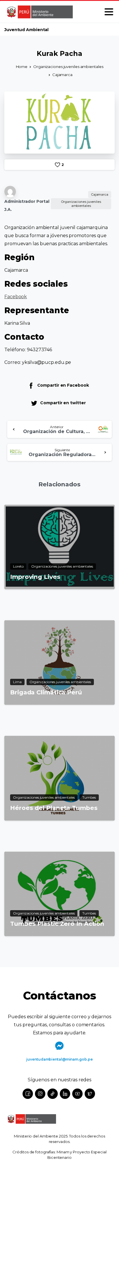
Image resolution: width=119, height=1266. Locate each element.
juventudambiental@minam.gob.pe (59, 1059)
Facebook (15, 296)
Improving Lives (35, 576)
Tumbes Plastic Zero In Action (57, 923)
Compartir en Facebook (63, 385)
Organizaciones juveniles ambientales (68, 66)
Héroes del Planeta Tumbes (54, 807)
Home (22, 66)
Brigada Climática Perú (46, 692)
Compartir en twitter (62, 402)
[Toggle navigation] (109, 12)
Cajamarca (62, 74)
